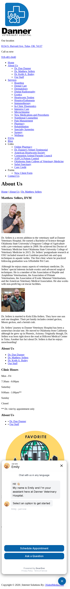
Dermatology (21, 88)
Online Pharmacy (23, 146)
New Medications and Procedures (31, 115)
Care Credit (20, 167)
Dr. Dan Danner (22, 68)
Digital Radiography (24, 91)
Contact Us (13, 176)
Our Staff (19, 77)
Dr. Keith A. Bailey (24, 74)
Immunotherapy (22, 103)
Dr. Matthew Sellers (24, 71)
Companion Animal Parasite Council (33, 155)
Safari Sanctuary (22, 164)
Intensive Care (21, 109)
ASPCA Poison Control (26, 158)
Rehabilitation (21, 126)
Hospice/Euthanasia (24, 100)
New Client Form (23, 173)
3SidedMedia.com (54, 585)
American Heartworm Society (29, 152)
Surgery (18, 132)
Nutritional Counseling (26, 117)
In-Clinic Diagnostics (25, 106)
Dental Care (20, 85)
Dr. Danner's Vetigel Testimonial (31, 149)
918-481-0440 (8, 57)
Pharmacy (19, 123)
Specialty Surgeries (24, 129)
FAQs (11, 138)
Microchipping (21, 112)
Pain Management (23, 120)
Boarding (19, 83)
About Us (13, 65)
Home (11, 62)
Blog (10, 141)
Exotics (18, 94)
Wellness (18, 135)
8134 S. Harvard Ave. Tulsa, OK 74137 (21, 46)
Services (12, 80)
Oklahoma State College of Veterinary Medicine (39, 161)
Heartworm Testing (24, 97)
